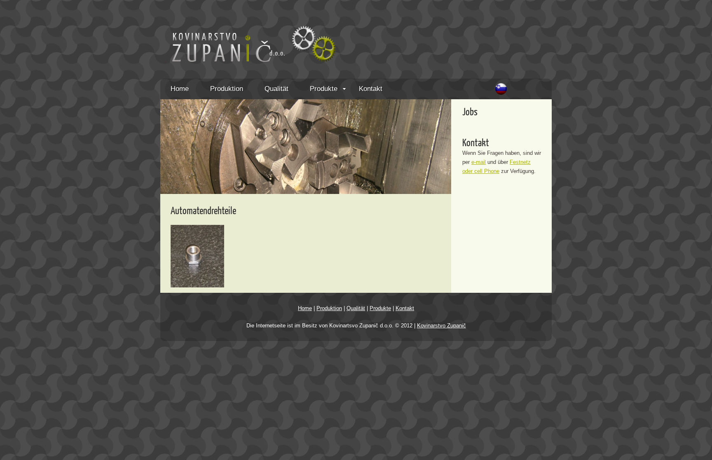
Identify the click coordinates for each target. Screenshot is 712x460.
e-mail (478, 162)
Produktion (226, 89)
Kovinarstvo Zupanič (441, 325)
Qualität (276, 89)
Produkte (323, 89)
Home (180, 89)
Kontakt (370, 89)
